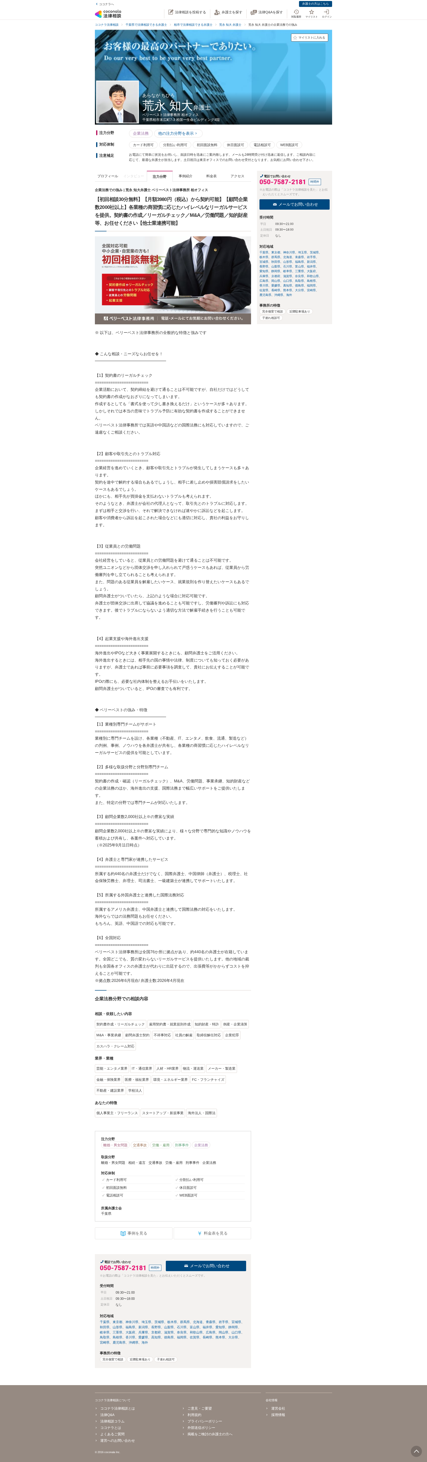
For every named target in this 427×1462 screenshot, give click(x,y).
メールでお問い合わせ (210, 1266)
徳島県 (169, 1337)
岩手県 (223, 1322)
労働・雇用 (161, 1145)
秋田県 (104, 1327)
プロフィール (107, 176)
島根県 (117, 1337)
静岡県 (233, 1327)
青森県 (210, 1322)
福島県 (130, 1327)
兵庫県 (143, 1332)
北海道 (198, 1322)
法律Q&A (107, 1415)
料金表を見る (212, 1233)
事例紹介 (185, 176)
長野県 (156, 1327)
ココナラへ (106, 4)
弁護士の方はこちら (315, 3)
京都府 (156, 1332)
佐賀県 (194, 1337)
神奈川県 (132, 1322)
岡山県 (223, 1332)
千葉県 (104, 1322)
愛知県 (220, 1327)
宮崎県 (104, 1342)
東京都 (117, 1322)
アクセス (237, 176)
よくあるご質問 (112, 1434)
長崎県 (207, 1337)
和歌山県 (196, 1332)
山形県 (117, 1327)
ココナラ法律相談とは (117, 1408)
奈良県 (182, 1332)
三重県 (117, 1332)
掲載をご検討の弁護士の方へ (210, 1434)
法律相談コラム (112, 1421)
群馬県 (185, 1322)
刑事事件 (182, 1145)
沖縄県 (133, 1342)
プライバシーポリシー (205, 1421)
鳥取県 (104, 1337)
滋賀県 (169, 1332)
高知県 (156, 1337)
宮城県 (236, 1322)
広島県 (210, 1332)
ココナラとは (110, 1428)
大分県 (233, 1337)
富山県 (194, 1327)
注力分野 (160, 176)
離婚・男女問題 (115, 1145)
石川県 (182, 1327)
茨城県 (159, 1322)
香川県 (130, 1337)
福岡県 (182, 1337)
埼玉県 (146, 1322)
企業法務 (141, 133)
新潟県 (143, 1327)
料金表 (211, 176)
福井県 (207, 1327)
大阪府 (130, 1332)
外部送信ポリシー (201, 1428)
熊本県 (220, 1337)
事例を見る (137, 1233)
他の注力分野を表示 (176, 133)
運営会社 (278, 1408)
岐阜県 (104, 1332)
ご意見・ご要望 (200, 1408)
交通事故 (140, 1145)
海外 (145, 1342)
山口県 (236, 1332)
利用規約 (194, 1415)
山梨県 (169, 1327)
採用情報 (278, 1415)
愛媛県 (143, 1337)
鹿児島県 (119, 1342)
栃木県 (172, 1322)
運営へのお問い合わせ (117, 1440)
